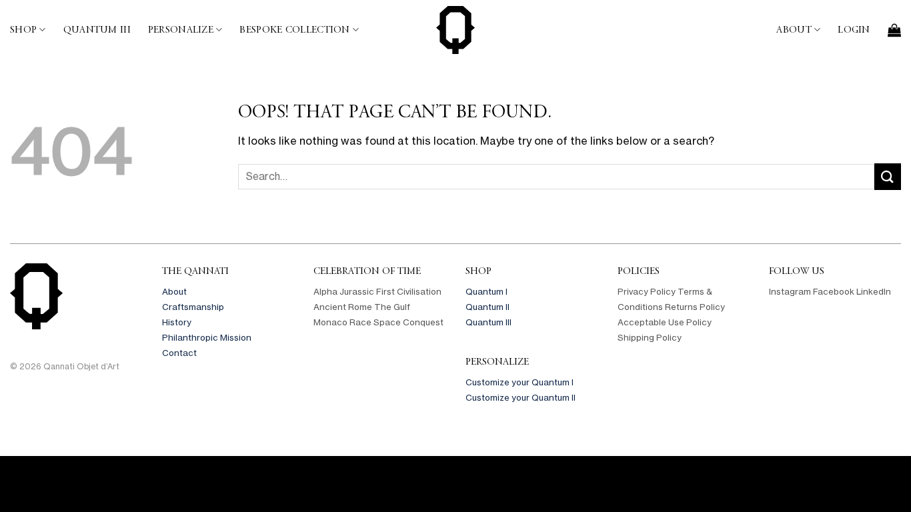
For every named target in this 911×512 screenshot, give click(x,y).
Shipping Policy (650, 337)
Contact (179, 352)
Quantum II (488, 306)
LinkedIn (873, 291)
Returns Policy (695, 306)
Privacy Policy (647, 291)
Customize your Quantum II (521, 397)
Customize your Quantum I (520, 382)
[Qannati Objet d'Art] (455, 30)
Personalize (180, 29)
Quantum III (97, 29)
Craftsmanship (193, 306)
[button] (854, 30)
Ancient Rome (342, 306)
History (176, 322)
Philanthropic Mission (206, 337)
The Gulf (392, 306)
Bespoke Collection (294, 29)
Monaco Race (342, 322)
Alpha (325, 291)
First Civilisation (408, 291)
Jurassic (356, 291)
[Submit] (887, 176)
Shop (23, 29)
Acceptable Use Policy (665, 322)
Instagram (790, 291)
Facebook (833, 291)
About (793, 29)
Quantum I (487, 291)
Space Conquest (408, 322)
